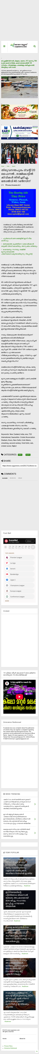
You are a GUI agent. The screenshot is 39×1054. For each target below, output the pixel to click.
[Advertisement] (18, 21)
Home (2, 166)
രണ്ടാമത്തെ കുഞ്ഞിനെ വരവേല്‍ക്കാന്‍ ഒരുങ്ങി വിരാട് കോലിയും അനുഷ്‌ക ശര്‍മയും (19, 245)
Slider (8, 166)
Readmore (27, 886)
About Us (22, 1038)
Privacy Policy (8, 1046)
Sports (13, 166)
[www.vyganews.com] (19, 47)
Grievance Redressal (10, 1048)
